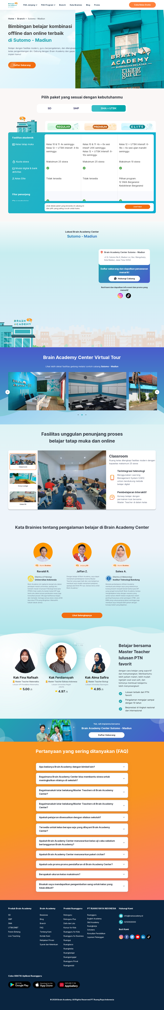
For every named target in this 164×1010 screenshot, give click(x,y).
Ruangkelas (68, 949)
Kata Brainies (76, 5)
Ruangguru (91, 915)
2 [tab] (82, 415)
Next (157, 392)
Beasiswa (44, 915)
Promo (97, 5)
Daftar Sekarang (21, 65)
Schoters (91, 930)
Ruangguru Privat (71, 961)
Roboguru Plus (70, 919)
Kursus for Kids (70, 927)
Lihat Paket (137, 207)
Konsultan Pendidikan (96, 933)
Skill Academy (93, 922)
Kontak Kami (45, 936)
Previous (7, 392)
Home (11, 18)
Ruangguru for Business (74, 936)
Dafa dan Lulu (69, 923)
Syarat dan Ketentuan (49, 944)
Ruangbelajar (69, 953)
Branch (62, 5)
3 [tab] (86, 415)
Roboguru (68, 915)
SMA (10, 923)
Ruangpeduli (69, 965)
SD (9, 915)
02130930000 (130, 922)
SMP (10, 919)
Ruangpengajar (70, 957)
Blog (88, 5)
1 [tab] (78, 415)
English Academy (94, 919)
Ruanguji (67, 940)
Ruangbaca (68, 944)
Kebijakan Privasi (47, 940)
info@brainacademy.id (133, 916)
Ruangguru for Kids (72, 932)
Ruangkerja (92, 926)
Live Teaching (14, 936)
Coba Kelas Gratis (142, 5)
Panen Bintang (14, 932)
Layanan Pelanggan (95, 937)
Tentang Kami (45, 932)
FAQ (41, 927)
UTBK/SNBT (13, 927)
